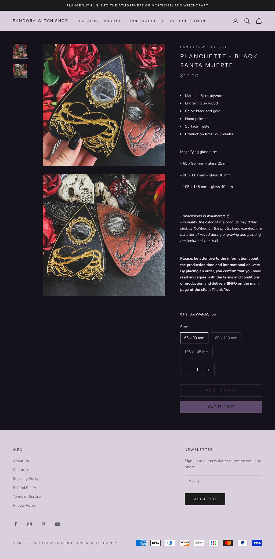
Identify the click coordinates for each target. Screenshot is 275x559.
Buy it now (221, 406)
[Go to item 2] (20, 70)
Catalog (88, 21)
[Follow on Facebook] (15, 524)
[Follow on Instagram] (29, 524)
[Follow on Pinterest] (43, 524)
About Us (114, 21)
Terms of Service (27, 496)
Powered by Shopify (96, 543)
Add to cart (221, 390)
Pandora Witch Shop (204, 47)
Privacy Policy (24, 505)
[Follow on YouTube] (57, 524)
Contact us (143, 21)
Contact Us (22, 469)
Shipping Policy (26, 478)
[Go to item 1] (20, 51)
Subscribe (205, 499)
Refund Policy (24, 487)
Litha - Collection (183, 21)
